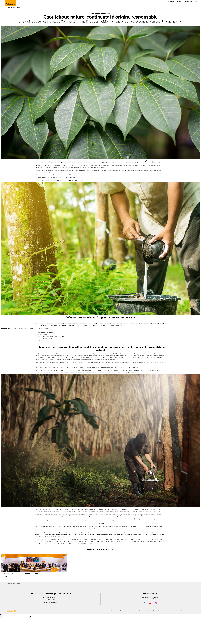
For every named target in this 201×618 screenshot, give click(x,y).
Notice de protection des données (155, 610)
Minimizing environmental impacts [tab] (20, 328)
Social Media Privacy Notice (171, 610)
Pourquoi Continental (193, 4)
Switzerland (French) (188, 1)
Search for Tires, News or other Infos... (21, 617)
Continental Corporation (50, 597)
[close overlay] (1, 615)
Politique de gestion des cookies (187, 610)
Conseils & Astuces (170, 4)
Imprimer (130, 610)
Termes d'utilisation (140, 610)
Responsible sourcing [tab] (49, 328)
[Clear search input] (30, 617)
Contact (121, 610)
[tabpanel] (100, 336)
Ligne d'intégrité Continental (110, 610)
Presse (186, 4)
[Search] (1, 617)
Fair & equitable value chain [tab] (36, 328)
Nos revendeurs (180, 1)
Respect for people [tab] (5, 328)
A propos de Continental (50, 602)
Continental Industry (50, 599)
